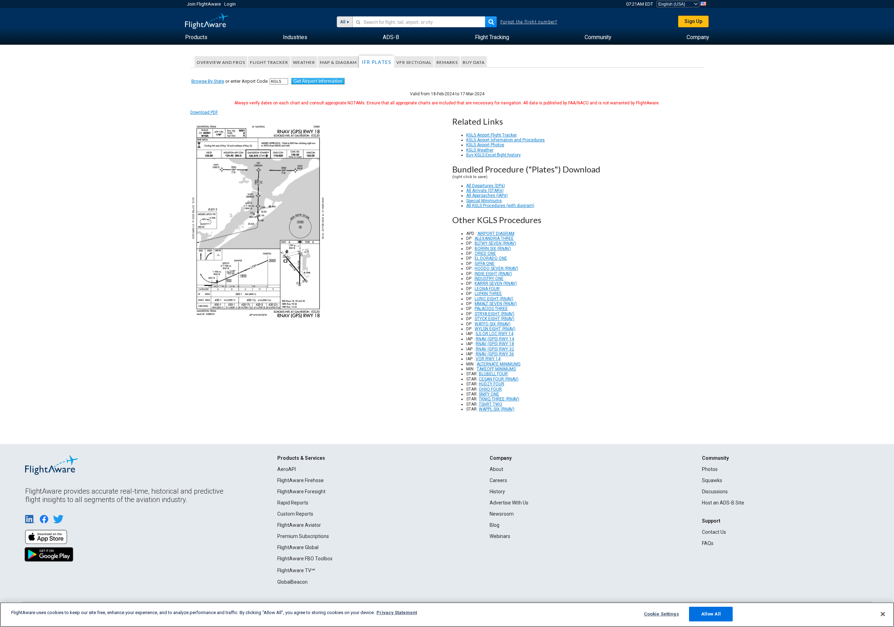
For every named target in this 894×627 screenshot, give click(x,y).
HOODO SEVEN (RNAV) (496, 268)
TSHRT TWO (490, 404)
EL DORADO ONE (491, 258)
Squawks (712, 480)
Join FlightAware (204, 4)
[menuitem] (196, 37)
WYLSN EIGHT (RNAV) (495, 328)
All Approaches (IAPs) (487, 195)
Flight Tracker (269, 62)
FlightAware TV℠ (296, 570)
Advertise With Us (509, 503)
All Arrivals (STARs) (485, 190)
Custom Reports (295, 514)
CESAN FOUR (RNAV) (499, 379)
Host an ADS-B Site (723, 503)
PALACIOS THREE (491, 308)
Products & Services (301, 458)
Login (230, 4)
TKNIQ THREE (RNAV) (499, 399)
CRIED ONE (485, 253)
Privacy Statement (396, 612)
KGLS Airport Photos (485, 144)
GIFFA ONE (484, 263)
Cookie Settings (661, 614)
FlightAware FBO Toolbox (304, 558)
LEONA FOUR (487, 288)
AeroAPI (286, 469)
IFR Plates (376, 62)
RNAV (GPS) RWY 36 (495, 354)
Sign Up (693, 21)
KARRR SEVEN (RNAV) (496, 283)
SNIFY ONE (489, 394)
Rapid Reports (292, 503)
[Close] (883, 614)
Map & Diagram (338, 62)
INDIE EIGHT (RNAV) (493, 273)
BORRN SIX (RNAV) (493, 248)
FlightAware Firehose (300, 480)
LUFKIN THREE (488, 293)
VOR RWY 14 (488, 358)
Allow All (711, 614)
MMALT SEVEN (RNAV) (496, 303)
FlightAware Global (297, 547)
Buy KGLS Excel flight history (493, 155)
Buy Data (474, 62)
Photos (710, 469)
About (496, 469)
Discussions (715, 491)
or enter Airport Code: (230, 81)
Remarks (447, 62)
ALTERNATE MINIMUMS (498, 364)
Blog (494, 525)
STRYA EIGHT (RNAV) (494, 313)
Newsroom (502, 514)
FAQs (707, 543)
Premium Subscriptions (303, 536)
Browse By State (207, 81)
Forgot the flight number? (528, 22)
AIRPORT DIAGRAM (495, 233)
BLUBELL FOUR (493, 373)
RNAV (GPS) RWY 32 (495, 349)
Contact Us (714, 532)
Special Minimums (484, 200)
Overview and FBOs (221, 62)
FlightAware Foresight (301, 491)
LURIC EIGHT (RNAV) (494, 298)
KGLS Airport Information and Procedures (505, 140)
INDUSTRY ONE (489, 278)
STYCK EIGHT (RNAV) (494, 318)
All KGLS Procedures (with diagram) (500, 205)
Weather (304, 62)
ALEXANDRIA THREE (494, 238)
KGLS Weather (479, 150)
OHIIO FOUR (490, 389)
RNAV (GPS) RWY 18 (495, 343)
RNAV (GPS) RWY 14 (495, 339)
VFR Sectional (414, 62)
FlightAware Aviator (299, 525)
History (497, 491)
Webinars (500, 536)
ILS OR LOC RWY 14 (494, 333)
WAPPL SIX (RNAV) (496, 409)
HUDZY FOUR (491, 384)
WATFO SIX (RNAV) (493, 324)
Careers (498, 480)
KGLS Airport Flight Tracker (491, 135)
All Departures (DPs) (485, 185)
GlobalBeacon (292, 582)
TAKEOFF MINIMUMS (496, 369)
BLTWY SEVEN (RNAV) (495, 243)
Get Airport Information (317, 81)
